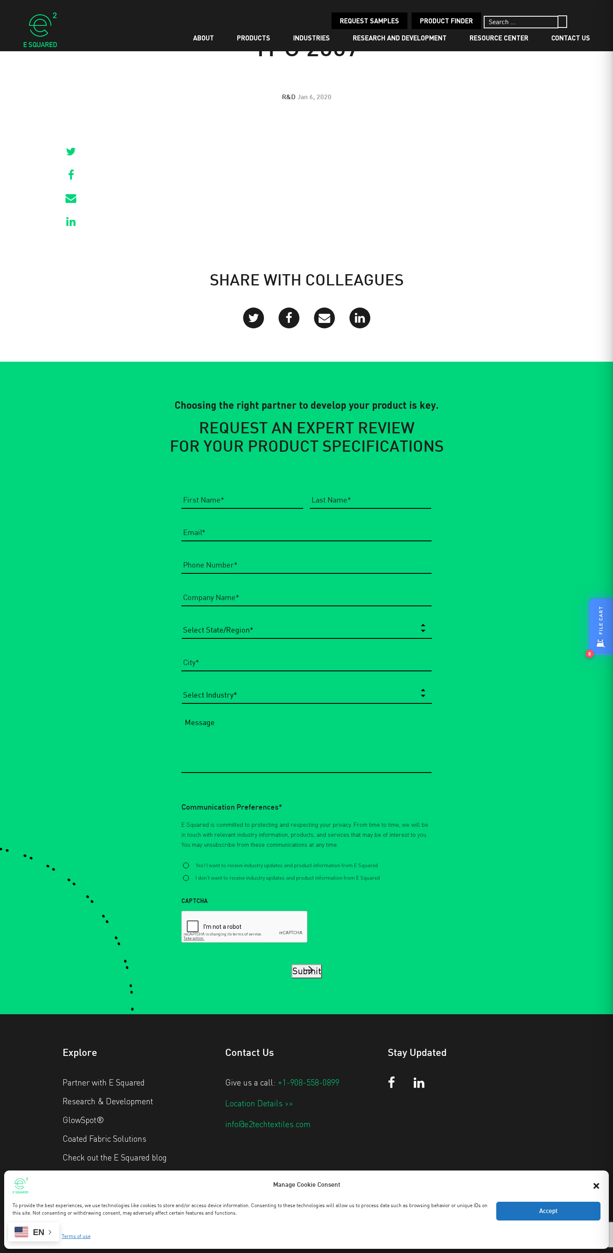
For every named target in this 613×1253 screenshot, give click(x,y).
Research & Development (108, 1100)
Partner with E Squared (104, 1082)
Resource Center (499, 37)
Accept (548, 1211)
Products (253, 37)
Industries (311, 37)
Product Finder (446, 20)
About (203, 37)
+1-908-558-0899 (308, 1082)
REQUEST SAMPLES (369, 20)
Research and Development (400, 37)
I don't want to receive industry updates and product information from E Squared (288, 877)
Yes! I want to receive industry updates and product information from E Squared (287, 865)
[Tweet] (71, 154)
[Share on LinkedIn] (71, 224)
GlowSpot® (83, 1119)
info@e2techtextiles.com (268, 1123)
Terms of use (76, 1236)
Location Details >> (259, 1103)
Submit (306, 971)
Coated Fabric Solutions (104, 1138)
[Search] (562, 21)
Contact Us (570, 37)
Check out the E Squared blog (115, 1157)
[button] (596, 1185)
